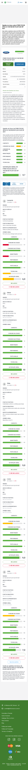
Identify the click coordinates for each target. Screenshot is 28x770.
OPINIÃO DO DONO (6, 184)
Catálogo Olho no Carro (8, 718)
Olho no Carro (6, 679)
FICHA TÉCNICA (14, 184)
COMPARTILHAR (20, 64)
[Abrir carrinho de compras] (25, 2)
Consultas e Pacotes (7, 713)
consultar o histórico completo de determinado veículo (14, 677)
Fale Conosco (5, 720)
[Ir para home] (7, 2)
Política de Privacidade (7, 729)
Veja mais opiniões (14, 662)
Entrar (21, 2)
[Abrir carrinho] (2, 2)
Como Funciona (6, 715)
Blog (3, 723)
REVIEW (21, 183)
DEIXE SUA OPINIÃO (8, 64)
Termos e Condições (7, 731)
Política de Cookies (6, 726)
